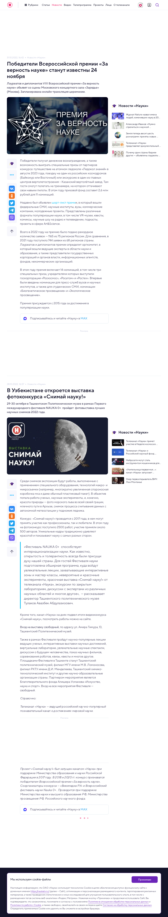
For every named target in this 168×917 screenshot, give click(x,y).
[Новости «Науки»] (12, 164)
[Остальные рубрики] (12, 175)
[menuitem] (46, 5)
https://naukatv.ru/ (40, 891)
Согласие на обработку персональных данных (127, 905)
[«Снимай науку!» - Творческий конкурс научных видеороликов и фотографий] (140, 5)
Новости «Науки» (36, 57)
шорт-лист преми (63, 202)
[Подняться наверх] (12, 231)
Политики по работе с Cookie (25, 905)
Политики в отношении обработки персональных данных (118, 901)
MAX (84, 318)
